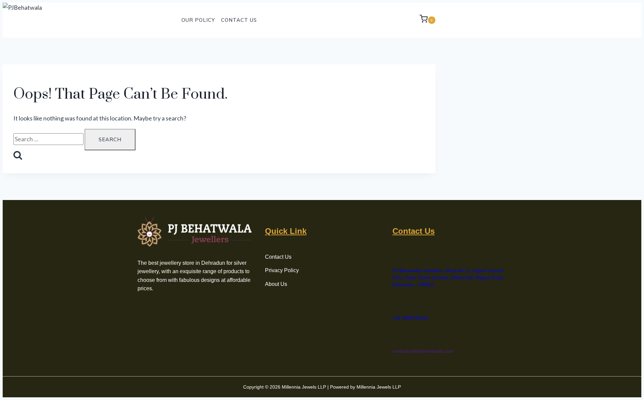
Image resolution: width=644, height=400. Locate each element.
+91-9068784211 (410, 317)
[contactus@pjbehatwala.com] (396, 336)
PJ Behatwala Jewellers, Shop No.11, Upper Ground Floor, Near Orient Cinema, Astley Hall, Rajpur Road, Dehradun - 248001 (448, 277)
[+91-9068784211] (396, 303)
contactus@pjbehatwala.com (422, 351)
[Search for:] (49, 139)
